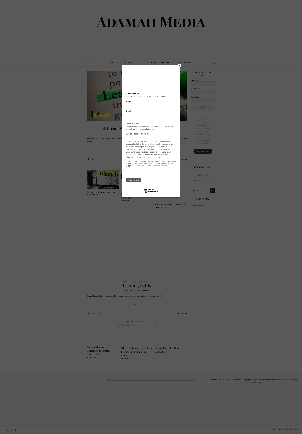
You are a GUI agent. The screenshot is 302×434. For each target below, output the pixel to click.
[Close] (179, 65)
